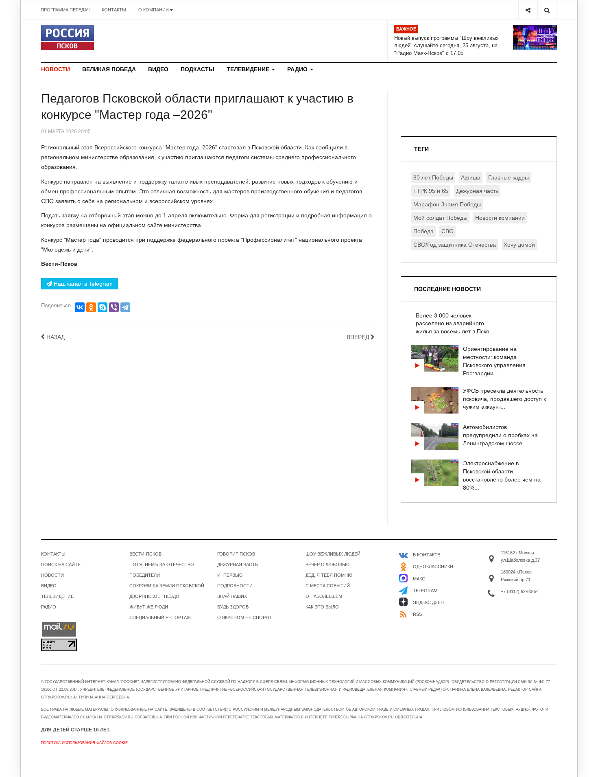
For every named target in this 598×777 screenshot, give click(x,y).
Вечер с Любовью (327, 564)
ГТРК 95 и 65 (430, 191)
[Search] (547, 10)
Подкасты (197, 69)
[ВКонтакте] (80, 307)
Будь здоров (233, 606)
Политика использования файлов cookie (84, 743)
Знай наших (232, 596)
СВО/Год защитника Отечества (454, 244)
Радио (298, 69)
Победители (144, 575)
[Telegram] (125, 307)
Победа (423, 231)
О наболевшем (324, 596)
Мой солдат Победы (440, 217)
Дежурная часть (477, 191)
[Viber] (114, 307)
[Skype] (102, 307)
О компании (153, 9)
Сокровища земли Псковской (166, 585)
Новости (55, 69)
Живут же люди (148, 606)
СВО (447, 231)
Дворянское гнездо (154, 596)
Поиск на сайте (61, 564)
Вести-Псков (145, 554)
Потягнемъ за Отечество (161, 564)
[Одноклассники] (91, 307)
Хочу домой (519, 244)
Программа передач (65, 9)
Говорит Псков (236, 554)
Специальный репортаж (160, 617)
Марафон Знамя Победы (447, 204)
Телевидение (249, 69)
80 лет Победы (433, 177)
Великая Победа (109, 69)
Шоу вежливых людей (333, 554)
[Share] (527, 10)
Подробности (235, 585)
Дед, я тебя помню (329, 575)
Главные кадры (508, 177)
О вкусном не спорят (244, 617)
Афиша (470, 177)
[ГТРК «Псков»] (67, 37)
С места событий (328, 585)
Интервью (229, 575)
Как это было (322, 606)
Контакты (114, 9)
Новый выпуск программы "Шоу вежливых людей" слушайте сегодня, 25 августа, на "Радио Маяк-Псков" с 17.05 (446, 45)
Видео (158, 69)
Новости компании (500, 217)
